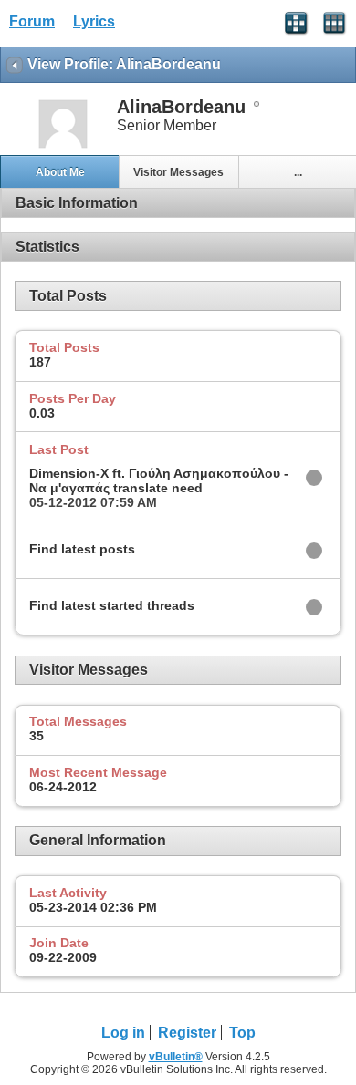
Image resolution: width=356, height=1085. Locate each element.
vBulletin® (176, 1056)
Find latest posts (82, 549)
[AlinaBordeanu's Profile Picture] (63, 146)
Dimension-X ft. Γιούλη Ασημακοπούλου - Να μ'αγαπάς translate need (158, 480)
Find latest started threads (111, 605)
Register (187, 1032)
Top (242, 1032)
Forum (32, 21)
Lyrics (94, 21)
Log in (123, 1032)
